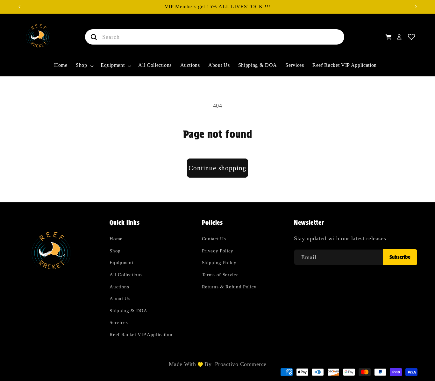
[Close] (354, 37)
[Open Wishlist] (411, 37)
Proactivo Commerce (241, 364)
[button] (84, 68)
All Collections (126, 274)
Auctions (119, 286)
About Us (120, 298)
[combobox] (214, 37)
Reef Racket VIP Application (141, 334)
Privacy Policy (217, 250)
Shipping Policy (219, 262)
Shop (115, 250)
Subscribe (399, 257)
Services (119, 322)
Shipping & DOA (128, 310)
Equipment (121, 262)
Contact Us (214, 239)
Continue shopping (218, 168)
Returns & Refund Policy (229, 286)
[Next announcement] (416, 6)
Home (116, 239)
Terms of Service (220, 274)
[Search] (92, 37)
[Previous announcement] (19, 6)
